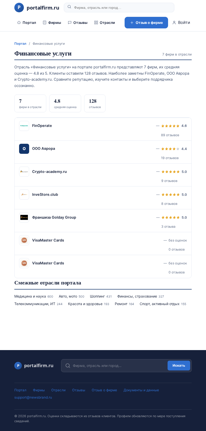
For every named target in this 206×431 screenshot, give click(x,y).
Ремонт (124, 304)
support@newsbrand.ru (33, 397)
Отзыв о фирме (149, 22)
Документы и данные (141, 390)
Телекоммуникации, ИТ (38, 304)
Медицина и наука (33, 296)
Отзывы (80, 22)
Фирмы (54, 22)
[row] (103, 129)
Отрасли (107, 22)
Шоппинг (101, 296)
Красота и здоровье (88, 304)
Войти (184, 22)
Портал (29, 22)
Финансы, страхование (140, 296)
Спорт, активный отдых (163, 304)
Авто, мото (71, 296)
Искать (179, 365)
